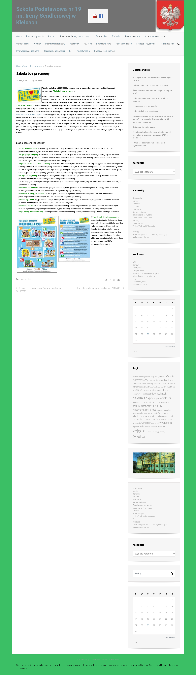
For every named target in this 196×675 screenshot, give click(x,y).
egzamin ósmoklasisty (142, 394)
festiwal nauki (159, 393)
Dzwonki (136, 204)
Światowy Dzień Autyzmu (144, 127)
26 (148, 334)
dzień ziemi (147, 390)
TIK (134, 229)
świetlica (139, 436)
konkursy (157, 405)
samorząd (168, 416)
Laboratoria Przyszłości (142, 218)
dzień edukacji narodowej (151, 383)
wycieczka (165, 422)
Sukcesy (136, 220)
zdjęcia (139, 431)
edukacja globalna (160, 390)
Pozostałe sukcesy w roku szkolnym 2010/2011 (99, 288)
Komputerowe (138, 270)
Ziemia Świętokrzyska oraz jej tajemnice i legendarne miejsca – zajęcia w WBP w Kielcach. (152, 135)
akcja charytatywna (158, 377)
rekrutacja (137, 416)
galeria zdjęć (142, 398)
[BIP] (95, 15)
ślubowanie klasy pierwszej (155, 432)
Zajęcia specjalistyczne (142, 215)
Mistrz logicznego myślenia (144, 276)
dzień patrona (155, 387)
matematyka (139, 409)
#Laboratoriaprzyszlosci (141, 377)
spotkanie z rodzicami (147, 419)
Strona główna (21, 66)
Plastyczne (137, 268)
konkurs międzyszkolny (159, 402)
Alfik (134, 262)
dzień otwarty (144, 387)
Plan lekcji (137, 209)
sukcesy (160, 419)
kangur (155, 398)
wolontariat (155, 423)
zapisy (147, 427)
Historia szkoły (36, 66)
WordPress (115, 660)
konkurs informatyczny (141, 402)
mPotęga (136, 232)
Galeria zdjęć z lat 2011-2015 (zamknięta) (150, 234)
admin (40, 80)
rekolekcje (164, 413)
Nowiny (135, 201)
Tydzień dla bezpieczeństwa (145, 111)
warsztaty (146, 423)
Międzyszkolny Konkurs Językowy (146, 273)
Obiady (136, 206)
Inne (134, 279)
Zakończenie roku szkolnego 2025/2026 (150, 85)
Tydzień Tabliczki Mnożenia (144, 226)
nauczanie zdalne (163, 410)
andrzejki (152, 380)
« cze (135, 351)
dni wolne (159, 380)
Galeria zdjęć (138, 223)
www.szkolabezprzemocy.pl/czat (30, 114)
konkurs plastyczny (142, 406)
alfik (167, 376)
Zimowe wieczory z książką (145, 106)
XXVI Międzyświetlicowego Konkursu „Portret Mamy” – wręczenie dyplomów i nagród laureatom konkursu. (153, 119)
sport (134, 419)
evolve (79, 660)
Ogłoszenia (137, 198)
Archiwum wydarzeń (141, 237)
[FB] (100, 15)
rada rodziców (154, 413)
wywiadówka (138, 426)
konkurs (165, 398)
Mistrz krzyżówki (139, 282)
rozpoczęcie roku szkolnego (153, 416)
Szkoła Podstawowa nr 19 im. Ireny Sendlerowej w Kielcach (48, 16)
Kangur (136, 265)
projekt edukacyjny (140, 413)
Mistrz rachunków (140, 284)
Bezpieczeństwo (139, 212)
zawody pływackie (157, 426)
